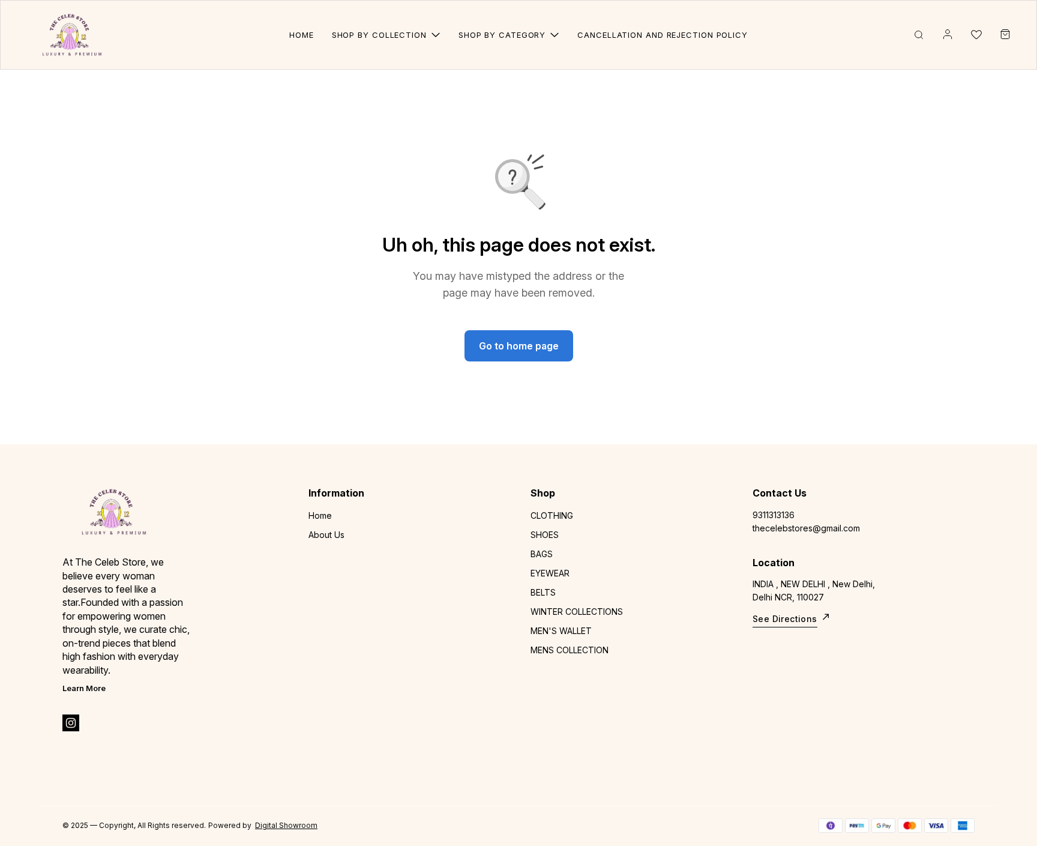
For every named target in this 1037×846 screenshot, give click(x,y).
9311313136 (774, 515)
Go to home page (519, 346)
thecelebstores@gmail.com (806, 528)
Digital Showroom (286, 825)
